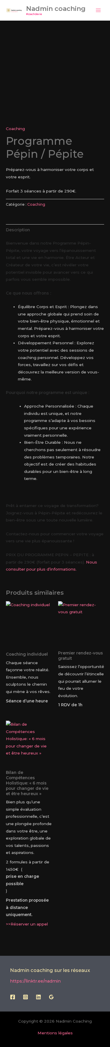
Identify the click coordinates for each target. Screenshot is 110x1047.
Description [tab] (18, 229)
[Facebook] (12, 997)
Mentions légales (55, 1033)
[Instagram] (25, 997)
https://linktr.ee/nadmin (35, 981)
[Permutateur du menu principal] (98, 10)
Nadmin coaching (56, 8)
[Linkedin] (38, 997)
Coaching (15, 128)
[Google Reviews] (51, 997)
